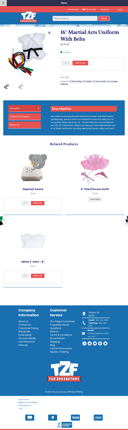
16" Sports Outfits (99, 81)
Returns (54, 331)
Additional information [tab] (20, 117)
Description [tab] (15, 108)
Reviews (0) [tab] (14, 125)
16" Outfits (87, 81)
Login (120, 10)
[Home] (28, 18)
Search (104, 18)
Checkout (104, 10)
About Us (23, 321)
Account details (27, 338)
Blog (52, 345)
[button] (50, 33)
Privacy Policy (75, 391)
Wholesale (24, 331)
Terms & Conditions (61, 334)
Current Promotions (61, 348)
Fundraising (24, 334)
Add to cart (80, 63)
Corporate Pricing (28, 328)
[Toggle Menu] (3, 3)
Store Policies (57, 338)
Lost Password (26, 341)
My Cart (90, 10)
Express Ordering (59, 351)
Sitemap (23, 345)
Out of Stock (95, 199)
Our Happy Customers (62, 321)
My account (23, 399)
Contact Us (24, 324)
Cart (20, 408)
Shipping (55, 341)
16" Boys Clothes (75, 81)
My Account (73, 10)
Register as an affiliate (27, 402)
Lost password (24, 405)
